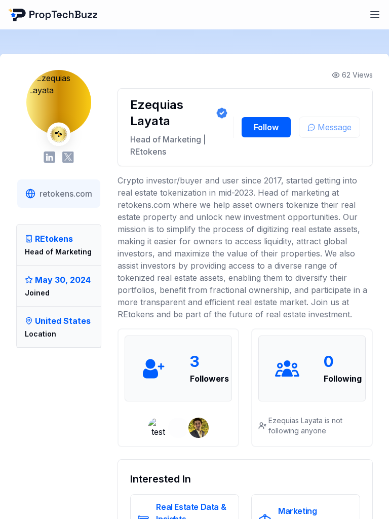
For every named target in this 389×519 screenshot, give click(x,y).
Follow (266, 127)
